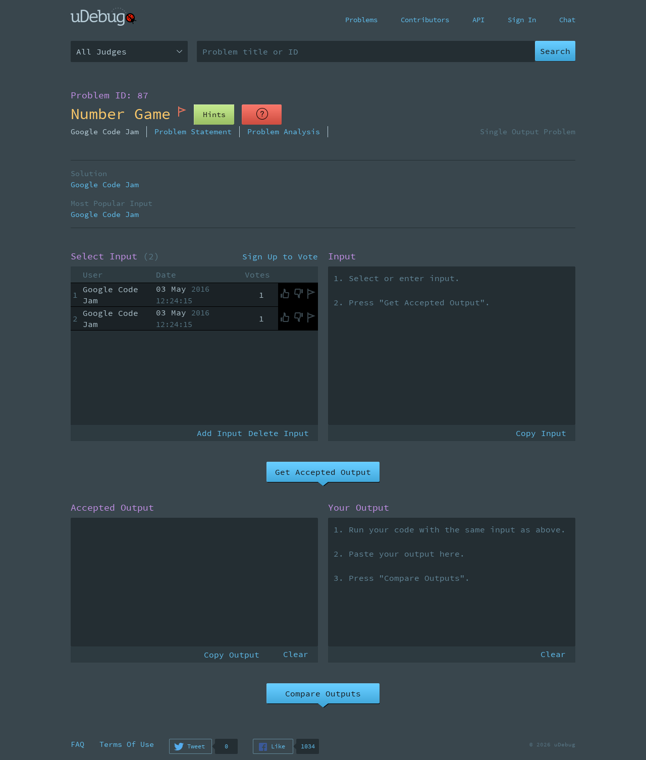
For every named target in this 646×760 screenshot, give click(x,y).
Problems (361, 19)
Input (342, 256)
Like (278, 746)
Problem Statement (193, 131)
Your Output (358, 507)
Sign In (522, 19)
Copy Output (231, 654)
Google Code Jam (105, 184)
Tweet (196, 746)
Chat (567, 19)
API (478, 19)
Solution (89, 173)
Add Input (219, 433)
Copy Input (541, 433)
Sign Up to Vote (280, 256)
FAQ (77, 744)
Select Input (115, 256)
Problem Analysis (283, 131)
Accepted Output (112, 507)
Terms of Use (126, 744)
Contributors (425, 19)
